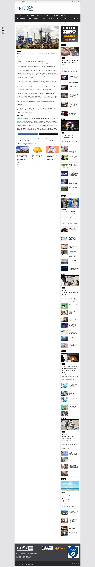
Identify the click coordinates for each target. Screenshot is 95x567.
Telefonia (63, 431)
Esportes (63, 15)
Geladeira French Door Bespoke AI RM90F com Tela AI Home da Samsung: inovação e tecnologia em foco (73, 254)
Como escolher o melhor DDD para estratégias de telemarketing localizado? (73, 466)
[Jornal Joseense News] (17, 18)
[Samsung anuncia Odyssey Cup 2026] (70, 126)
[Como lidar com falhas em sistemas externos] (64, 345)
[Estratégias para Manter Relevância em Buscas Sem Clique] (64, 306)
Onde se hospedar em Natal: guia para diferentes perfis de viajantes (68, 498)
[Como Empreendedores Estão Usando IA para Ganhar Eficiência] (64, 114)
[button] (22, 15)
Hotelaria (22, 20)
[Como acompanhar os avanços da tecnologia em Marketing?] (64, 247)
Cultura (64, 18)
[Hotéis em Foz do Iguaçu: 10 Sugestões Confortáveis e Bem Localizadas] (64, 521)
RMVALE (22, 57)
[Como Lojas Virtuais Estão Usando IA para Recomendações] (64, 326)
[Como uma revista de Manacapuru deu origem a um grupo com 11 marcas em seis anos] (64, 88)
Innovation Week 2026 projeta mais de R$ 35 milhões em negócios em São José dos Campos (69, 215)
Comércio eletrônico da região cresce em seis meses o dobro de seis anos (26, 139)
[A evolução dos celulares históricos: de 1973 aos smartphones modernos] (64, 454)
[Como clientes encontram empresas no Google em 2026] (70, 51)
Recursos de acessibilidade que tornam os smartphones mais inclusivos (69, 437)
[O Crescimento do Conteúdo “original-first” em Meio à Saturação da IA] (64, 239)
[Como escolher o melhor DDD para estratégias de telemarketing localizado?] (64, 467)
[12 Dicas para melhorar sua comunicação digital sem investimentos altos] (64, 333)
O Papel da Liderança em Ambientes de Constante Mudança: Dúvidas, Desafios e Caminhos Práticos (73, 105)
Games (63, 132)
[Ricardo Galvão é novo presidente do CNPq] (64, 407)
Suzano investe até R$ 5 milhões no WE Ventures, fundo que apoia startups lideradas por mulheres (22, 158)
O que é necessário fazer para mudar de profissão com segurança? (48, 139)
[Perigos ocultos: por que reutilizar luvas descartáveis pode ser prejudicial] (64, 386)
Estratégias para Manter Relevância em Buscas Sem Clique (73, 306)
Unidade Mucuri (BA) (37, 57)
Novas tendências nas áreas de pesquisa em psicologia (73, 393)
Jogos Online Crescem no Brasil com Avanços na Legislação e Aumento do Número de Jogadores (73, 181)
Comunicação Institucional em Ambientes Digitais (72, 338)
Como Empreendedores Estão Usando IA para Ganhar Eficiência (73, 113)
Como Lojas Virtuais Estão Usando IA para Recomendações (72, 325)
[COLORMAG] (25, 546)
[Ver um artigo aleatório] (77, 18)
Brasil (21, 15)
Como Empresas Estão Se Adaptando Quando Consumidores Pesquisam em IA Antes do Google (73, 96)
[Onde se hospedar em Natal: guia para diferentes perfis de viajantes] (70, 486)
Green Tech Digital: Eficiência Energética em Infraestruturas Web (73, 268)
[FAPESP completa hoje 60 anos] (64, 413)
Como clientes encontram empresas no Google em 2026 (70, 62)
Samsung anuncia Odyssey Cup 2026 (67, 136)
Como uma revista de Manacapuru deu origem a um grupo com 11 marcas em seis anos (73, 88)
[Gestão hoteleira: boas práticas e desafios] (64, 528)
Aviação (29, 18)
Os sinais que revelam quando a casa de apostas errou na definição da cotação (73, 158)
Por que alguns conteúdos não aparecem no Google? (70, 292)
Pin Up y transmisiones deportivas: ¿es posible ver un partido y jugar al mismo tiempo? (73, 189)
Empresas (46, 15)
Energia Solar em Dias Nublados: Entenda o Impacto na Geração (73, 261)
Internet (63, 287)
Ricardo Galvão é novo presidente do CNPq (73, 407)
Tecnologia (22, 18)
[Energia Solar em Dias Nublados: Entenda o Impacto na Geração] (64, 262)
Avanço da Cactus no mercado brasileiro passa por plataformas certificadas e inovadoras (73, 166)
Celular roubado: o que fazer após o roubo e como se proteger (73, 460)
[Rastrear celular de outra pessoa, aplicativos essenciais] (64, 474)
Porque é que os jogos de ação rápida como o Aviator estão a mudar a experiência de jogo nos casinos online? (73, 150)
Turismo (43, 18)
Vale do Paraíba (52, 57)
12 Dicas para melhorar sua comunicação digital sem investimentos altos (73, 332)
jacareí (19, 57)
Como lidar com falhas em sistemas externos (73, 345)
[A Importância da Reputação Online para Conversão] (64, 320)
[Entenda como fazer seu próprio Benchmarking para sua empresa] (52, 147)
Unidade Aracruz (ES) (30, 57)
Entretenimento (54, 15)
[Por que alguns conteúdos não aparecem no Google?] (70, 281)
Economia (39, 15)
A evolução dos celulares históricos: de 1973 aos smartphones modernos (73, 453)
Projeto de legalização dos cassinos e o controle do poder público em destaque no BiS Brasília (73, 174)
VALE (48, 57)
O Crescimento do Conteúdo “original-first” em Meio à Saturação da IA (73, 239)
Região (26, 15)
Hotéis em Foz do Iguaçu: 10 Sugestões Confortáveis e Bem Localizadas (73, 521)
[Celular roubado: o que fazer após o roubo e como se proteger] (64, 460)
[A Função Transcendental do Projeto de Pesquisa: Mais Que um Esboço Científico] (70, 357)
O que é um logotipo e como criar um (37, 155)
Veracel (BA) (19, 59)
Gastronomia (51, 18)
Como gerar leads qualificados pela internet (72, 312)
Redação (19, 56)
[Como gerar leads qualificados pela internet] (64, 313)
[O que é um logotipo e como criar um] (37, 147)
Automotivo (36, 18)
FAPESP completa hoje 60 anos (73, 413)
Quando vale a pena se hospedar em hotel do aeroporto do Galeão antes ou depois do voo (73, 534)
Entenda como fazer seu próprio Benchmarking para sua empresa (52, 157)
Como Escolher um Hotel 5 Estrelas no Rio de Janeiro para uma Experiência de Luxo (73, 513)
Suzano (25, 57)
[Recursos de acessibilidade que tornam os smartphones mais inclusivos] (70, 425)
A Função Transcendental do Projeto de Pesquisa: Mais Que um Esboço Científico (69, 369)
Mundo (32, 15)
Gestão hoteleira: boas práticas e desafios (73, 528)
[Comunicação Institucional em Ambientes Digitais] (64, 339)
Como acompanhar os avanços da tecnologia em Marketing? (73, 246)
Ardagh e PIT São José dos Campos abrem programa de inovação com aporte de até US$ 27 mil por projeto (73, 231)
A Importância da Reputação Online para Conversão (73, 319)
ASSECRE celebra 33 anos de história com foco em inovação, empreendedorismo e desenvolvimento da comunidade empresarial (73, 79)
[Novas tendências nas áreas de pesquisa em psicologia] (64, 394)
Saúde (58, 18)
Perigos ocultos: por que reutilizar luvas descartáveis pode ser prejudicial (73, 386)
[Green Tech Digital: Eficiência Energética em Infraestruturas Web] (64, 269)
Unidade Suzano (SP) (44, 57)
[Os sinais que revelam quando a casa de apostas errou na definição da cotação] (64, 158)
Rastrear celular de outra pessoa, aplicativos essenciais (73, 473)
